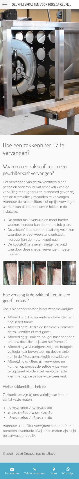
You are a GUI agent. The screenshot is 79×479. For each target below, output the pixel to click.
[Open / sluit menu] (5, 4)
